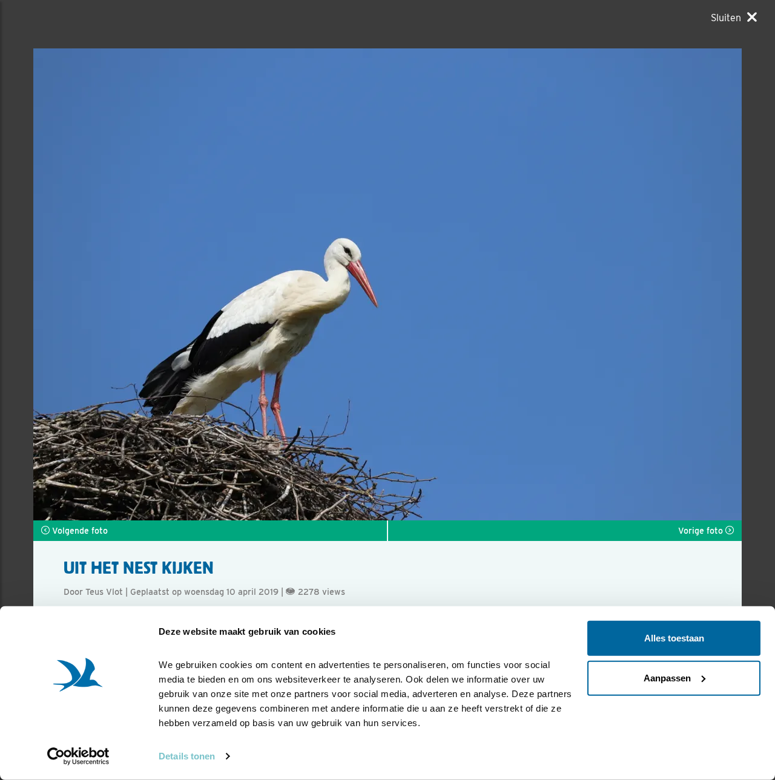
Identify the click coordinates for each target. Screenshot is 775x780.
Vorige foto (701, 531)
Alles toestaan (674, 638)
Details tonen (187, 756)
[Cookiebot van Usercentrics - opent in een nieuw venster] (78, 756)
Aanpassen (667, 677)
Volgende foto (79, 531)
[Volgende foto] (210, 284)
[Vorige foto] (565, 284)
